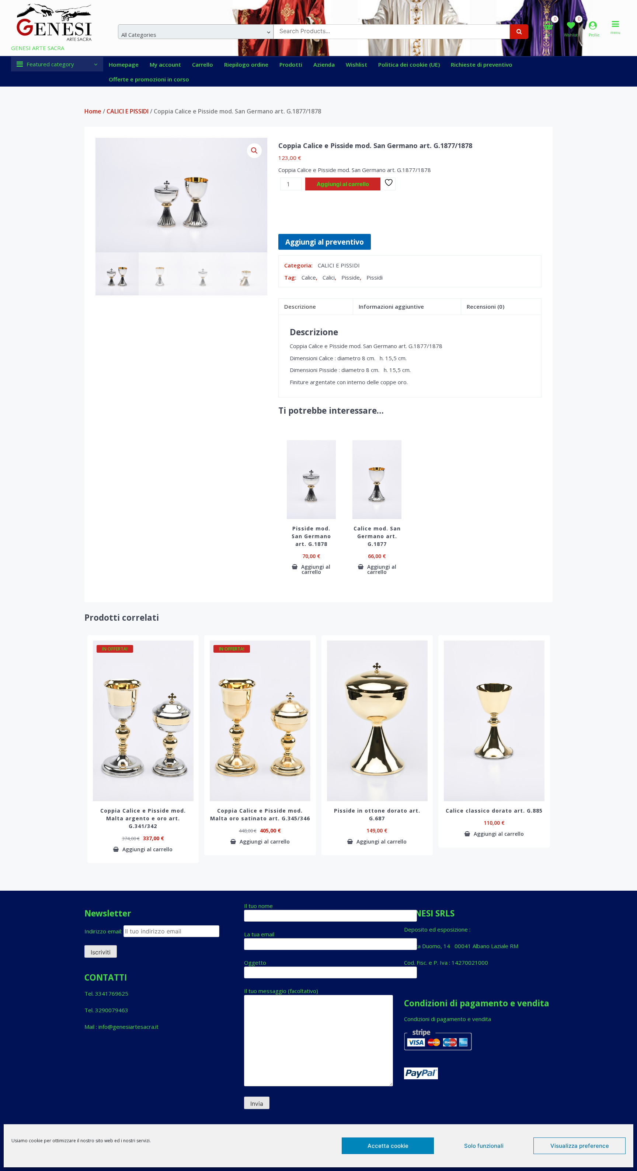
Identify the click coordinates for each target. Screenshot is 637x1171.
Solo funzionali (484, 1145)
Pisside (350, 277)
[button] (254, 150)
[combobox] (196, 31)
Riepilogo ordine (246, 64)
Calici (329, 277)
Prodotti (290, 64)
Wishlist (356, 64)
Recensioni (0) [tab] (485, 306)
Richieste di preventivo (481, 64)
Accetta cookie (388, 1145)
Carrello (202, 64)
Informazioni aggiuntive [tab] (391, 306)
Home (92, 111)
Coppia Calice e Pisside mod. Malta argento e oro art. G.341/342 (143, 818)
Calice (309, 277)
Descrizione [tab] (300, 306)
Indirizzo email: (103, 931)
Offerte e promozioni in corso (149, 79)
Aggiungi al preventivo (324, 242)
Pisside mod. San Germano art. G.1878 (311, 536)
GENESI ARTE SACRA (37, 48)
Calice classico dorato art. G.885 (494, 810)
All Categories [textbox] (138, 34)
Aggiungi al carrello (343, 183)
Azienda (324, 64)
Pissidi (374, 277)
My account (165, 64)
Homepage (124, 64)
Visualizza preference (579, 1145)
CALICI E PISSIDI (128, 111)
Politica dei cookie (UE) (409, 64)
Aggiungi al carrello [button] (315, 569)
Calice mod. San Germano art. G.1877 (377, 536)
